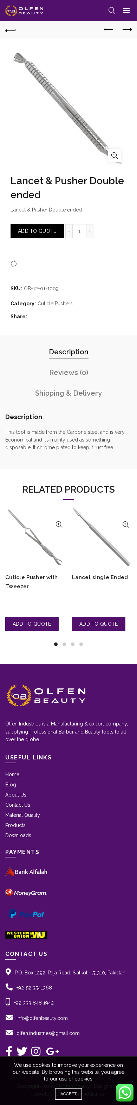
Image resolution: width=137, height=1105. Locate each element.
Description (69, 352)
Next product (126, 30)
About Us (15, 795)
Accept (68, 1093)
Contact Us (17, 805)
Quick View (59, 525)
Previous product (109, 30)
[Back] (10, 30)
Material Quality (22, 815)
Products (15, 825)
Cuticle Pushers (55, 303)
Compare (30, 263)
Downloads (18, 835)
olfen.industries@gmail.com (48, 1033)
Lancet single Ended (100, 577)
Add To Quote (37, 231)
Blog (10, 784)
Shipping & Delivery (68, 393)
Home (12, 774)
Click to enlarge (114, 155)
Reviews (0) (68, 372)
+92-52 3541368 (34, 988)
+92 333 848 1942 (34, 1003)
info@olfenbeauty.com (42, 1018)
